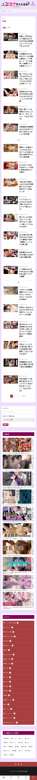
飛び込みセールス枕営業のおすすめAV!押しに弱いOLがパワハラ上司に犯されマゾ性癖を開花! (25, 330)
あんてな (26, 778)
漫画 (12, 754)
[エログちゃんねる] (14, 6)
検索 (5, 424)
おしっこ (28, 742)
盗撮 (7, 695)
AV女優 (8, 641)
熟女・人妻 (9, 663)
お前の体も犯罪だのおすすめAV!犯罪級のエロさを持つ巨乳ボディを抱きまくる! (26, 186)
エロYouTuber (9, 654)
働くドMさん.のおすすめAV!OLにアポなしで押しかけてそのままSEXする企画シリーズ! (26, 78)
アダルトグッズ (10, 718)
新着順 (4, 27)
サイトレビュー (10, 713)
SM (7, 704)
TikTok (28, 750)
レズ (21, 750)
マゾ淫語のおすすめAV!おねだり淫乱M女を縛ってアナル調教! (26, 272)
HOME (4, 11)
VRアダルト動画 (10, 636)
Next (24, 396)
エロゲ (8, 681)
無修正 (7, 738)
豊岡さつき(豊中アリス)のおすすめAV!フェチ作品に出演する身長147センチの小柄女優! (26, 152)
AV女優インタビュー (11, 722)
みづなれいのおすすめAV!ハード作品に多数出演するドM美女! (26, 168)
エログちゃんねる (22, 771)
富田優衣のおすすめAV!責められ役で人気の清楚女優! (26, 254)
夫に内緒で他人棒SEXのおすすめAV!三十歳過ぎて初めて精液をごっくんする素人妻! (26, 239)
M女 (10, 11)
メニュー (18, 778)
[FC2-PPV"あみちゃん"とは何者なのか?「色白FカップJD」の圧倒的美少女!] (17, 462)
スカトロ (8, 709)
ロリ (21, 738)
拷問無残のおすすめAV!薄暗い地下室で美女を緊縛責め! (26, 364)
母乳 (17, 746)
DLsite (8, 672)
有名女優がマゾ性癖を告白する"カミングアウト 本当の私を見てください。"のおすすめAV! (26, 385)
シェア (11, 778)
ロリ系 (8, 668)
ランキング (9, 627)
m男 (6, 754)
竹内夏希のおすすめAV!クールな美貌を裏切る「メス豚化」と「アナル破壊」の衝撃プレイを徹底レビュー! (26, 60)
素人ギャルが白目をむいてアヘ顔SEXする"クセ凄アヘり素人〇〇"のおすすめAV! (26, 222)
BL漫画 (8, 686)
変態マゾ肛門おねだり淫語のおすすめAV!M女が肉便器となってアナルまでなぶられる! (26, 41)
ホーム (3, 778)
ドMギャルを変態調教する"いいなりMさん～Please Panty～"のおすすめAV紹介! (26, 294)
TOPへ (33, 778)
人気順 (8, 27)
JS (5, 746)
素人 (7, 650)
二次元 (8, 677)
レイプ (14, 738)
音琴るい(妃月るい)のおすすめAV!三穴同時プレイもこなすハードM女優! (26, 311)
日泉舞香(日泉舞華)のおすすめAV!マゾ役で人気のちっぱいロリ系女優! (26, 130)
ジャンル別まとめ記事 (11, 622)
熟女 (6, 742)
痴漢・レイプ (9, 699)
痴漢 (11, 746)
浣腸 (15, 750)
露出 (31, 746)
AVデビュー (9, 645)
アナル (28, 738)
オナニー (13, 742)
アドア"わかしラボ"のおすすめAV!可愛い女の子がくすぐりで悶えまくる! (25, 204)
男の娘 (8, 690)
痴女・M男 (9, 659)
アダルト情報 (9, 632)
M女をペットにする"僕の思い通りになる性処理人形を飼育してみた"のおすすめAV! (26, 349)
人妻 (21, 742)
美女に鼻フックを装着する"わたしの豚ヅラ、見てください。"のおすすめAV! (26, 114)
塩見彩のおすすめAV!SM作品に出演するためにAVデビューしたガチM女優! (26, 96)
